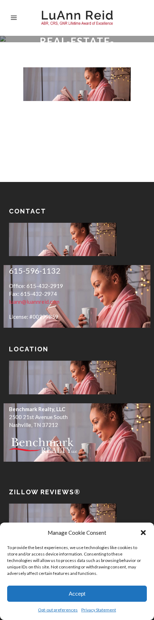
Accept (77, 594)
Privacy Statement (98, 609)
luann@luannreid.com (34, 301)
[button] (143, 532)
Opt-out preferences (58, 609)
